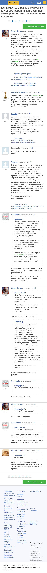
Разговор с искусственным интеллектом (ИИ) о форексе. (23, 84)
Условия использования (23, 501)
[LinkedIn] (35, 539)
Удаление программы (9, 556)
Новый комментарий (35, 26)
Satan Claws (16, 31)
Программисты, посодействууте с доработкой (27, 206)
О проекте (21, 491)
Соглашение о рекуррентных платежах (23, 508)
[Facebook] (31, 535)
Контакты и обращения (22, 541)
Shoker (14, 114)
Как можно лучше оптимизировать (23, 142)
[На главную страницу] (2, 21)
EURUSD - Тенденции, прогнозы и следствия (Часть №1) (26, 78)
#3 (32, 148)
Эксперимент (19, 139)
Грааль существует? (22, 74)
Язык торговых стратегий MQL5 (8, 526)
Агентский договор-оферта (21, 516)
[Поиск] (32, 2)
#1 (39, 92)
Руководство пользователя (9, 517)
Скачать (9, 546)
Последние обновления (9, 501)
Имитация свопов (21, 205)
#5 (34, 214)
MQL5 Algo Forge (8, 540)
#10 (37, 450)
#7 (34, 381)
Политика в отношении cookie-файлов (21, 534)
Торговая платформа (9, 493)
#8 (35, 404)
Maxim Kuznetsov (18, 92)
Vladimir (14, 162)
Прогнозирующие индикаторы (22, 140)
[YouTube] (31, 539)
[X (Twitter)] (39, 535)
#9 (34, 423)
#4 (31, 162)
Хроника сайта (20, 495)
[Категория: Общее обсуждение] (5, 21)
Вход (39, 2)
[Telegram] (35, 535)
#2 (30, 114)
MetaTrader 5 (35, 491)
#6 (35, 288)
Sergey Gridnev (17, 450)
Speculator (16, 214)
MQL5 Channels (33, 509)
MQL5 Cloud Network (7, 534)
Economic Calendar (34, 523)
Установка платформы (9, 551)
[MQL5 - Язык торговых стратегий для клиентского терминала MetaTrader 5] (4, 3)
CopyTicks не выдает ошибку (21, 208)
